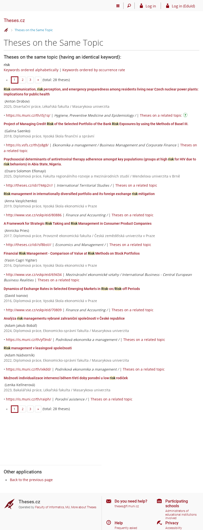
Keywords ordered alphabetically (31, 69)
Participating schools (176, 503)
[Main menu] (118, 5)
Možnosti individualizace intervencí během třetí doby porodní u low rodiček (66, 378)
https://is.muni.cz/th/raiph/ (28, 399)
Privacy (171, 523)
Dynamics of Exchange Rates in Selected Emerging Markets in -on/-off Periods (72, 289)
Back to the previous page (31, 479)
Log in (151, 5)
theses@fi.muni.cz (127, 506)
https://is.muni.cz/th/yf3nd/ (28, 339)
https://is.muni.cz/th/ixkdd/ (28, 369)
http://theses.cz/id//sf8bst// (28, 244)
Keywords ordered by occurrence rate (93, 69)
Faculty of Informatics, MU (52, 507)
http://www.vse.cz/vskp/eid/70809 (34, 310)
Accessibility (173, 528)
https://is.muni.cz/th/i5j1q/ (28, 115)
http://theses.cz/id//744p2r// (29, 185)
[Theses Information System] (6, 30)
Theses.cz (14, 20)
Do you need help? (131, 501)
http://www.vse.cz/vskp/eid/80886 (34, 215)
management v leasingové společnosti (38, 348)
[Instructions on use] (186, 116)
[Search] (129, 5)
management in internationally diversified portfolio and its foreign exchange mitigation (79, 194)
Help (119, 523)
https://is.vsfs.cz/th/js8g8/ (27, 145)
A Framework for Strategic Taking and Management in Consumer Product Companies (78, 223)
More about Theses (83, 507)
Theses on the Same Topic (34, 30)
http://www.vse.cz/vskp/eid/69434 (34, 274)
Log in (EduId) (183, 5)
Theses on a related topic (161, 115)
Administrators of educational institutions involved (181, 514)
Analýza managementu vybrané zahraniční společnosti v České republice (64, 318)
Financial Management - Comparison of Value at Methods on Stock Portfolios (72, 253)
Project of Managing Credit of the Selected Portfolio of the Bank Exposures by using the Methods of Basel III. (96, 124)
